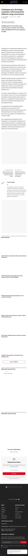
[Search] (26, 2)
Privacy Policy (11, 478)
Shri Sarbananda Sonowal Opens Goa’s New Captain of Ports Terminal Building (12, 276)
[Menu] (2, 2)
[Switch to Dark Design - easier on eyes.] (24, 2)
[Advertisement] (14, 147)
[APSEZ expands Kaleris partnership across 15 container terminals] (14, 287)
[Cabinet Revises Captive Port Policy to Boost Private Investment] (14, 247)
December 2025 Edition (14, 449)
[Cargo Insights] (14, 2)
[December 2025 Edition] (14, 433)
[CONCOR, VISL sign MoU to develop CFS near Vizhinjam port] (14, 346)
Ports (19, 16)
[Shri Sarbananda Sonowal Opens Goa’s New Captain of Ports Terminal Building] (14, 267)
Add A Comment (14, 361)
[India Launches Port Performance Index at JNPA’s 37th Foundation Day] (14, 306)
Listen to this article (9, 22)
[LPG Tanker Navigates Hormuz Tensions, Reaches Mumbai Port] (14, 326)
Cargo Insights (5, 16)
